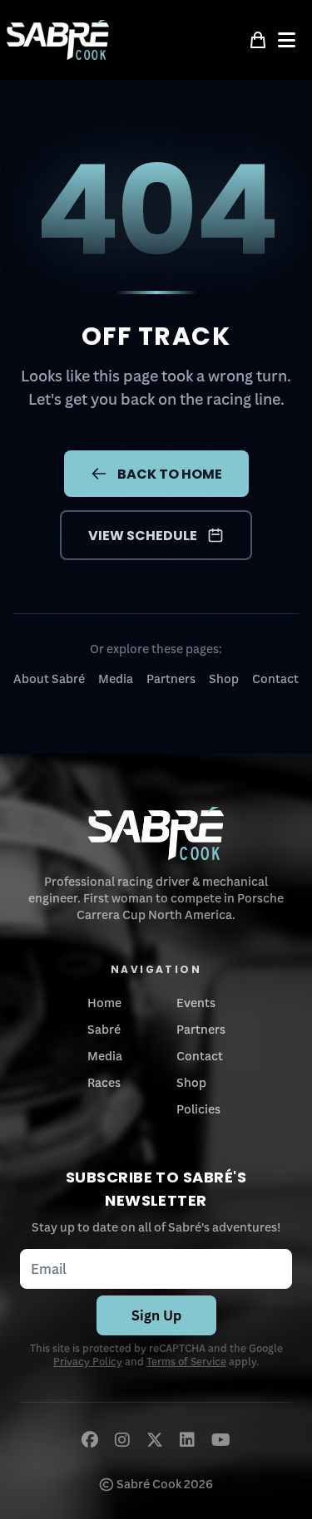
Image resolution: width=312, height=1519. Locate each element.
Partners (171, 678)
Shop (224, 678)
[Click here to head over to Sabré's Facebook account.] (90, 1439)
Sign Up (156, 1315)
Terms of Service (186, 1361)
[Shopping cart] (258, 40)
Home (104, 1002)
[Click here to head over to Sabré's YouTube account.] (221, 1439)
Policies (198, 1109)
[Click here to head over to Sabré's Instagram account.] (122, 1439)
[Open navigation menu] (291, 40)
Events (195, 1002)
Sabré (104, 1029)
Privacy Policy (87, 1361)
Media (115, 678)
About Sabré (49, 678)
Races (104, 1082)
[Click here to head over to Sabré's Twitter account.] (155, 1439)
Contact (275, 678)
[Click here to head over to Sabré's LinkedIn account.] (187, 1439)
